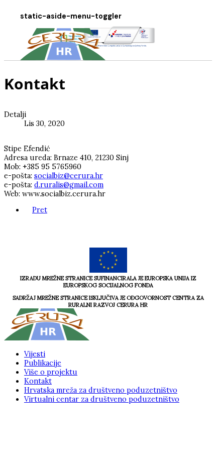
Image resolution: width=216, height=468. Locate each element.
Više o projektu (50, 372)
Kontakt (38, 381)
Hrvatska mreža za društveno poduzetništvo (100, 390)
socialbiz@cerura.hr (68, 175)
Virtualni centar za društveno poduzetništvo (101, 399)
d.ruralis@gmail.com (68, 184)
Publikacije (42, 363)
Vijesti (34, 354)
